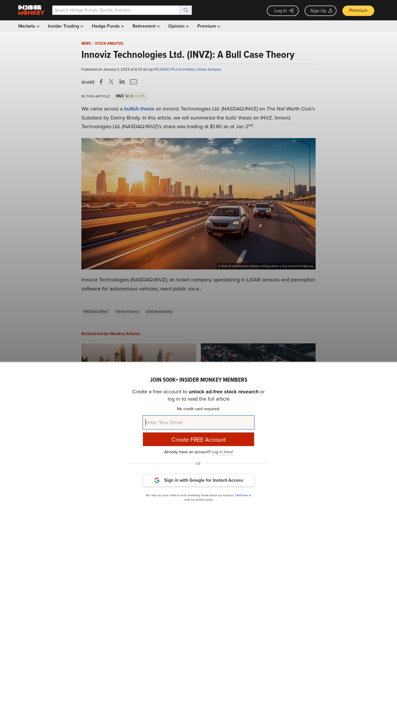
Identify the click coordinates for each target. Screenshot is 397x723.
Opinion (177, 26)
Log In (280, 10)
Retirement (145, 26)
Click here (241, 495)
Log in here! (222, 452)
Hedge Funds (106, 26)
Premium (358, 10)
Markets (27, 26)
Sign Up (318, 10)
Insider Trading (64, 26)
